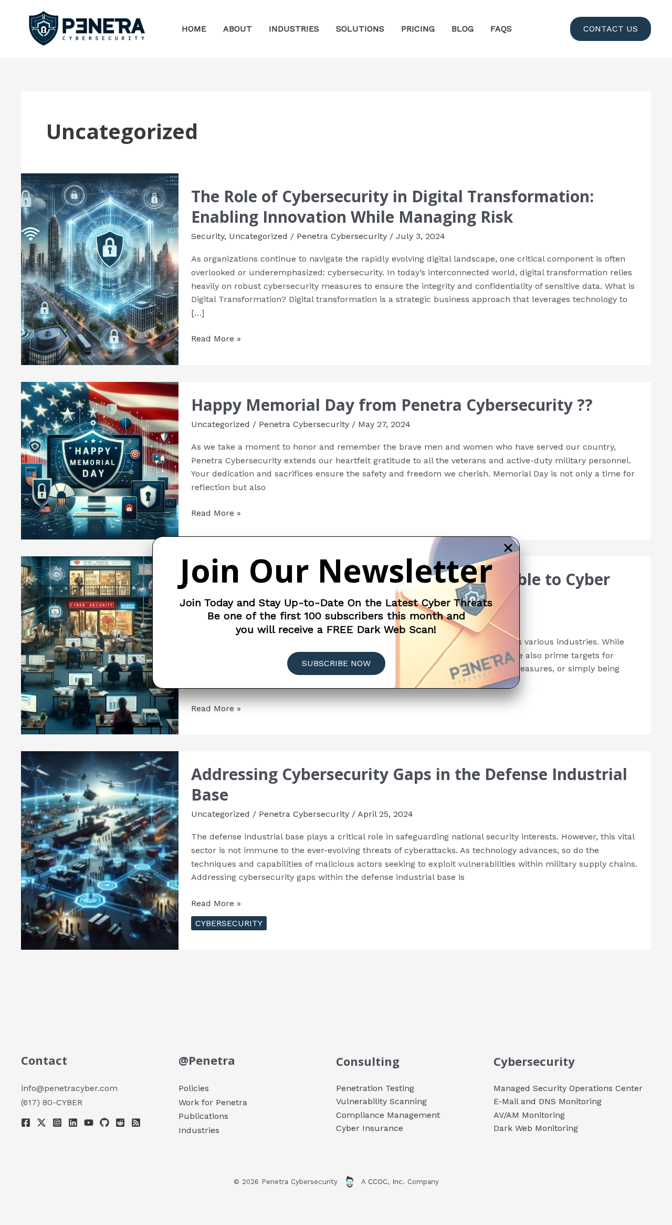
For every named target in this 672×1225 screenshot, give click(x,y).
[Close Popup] (508, 548)
